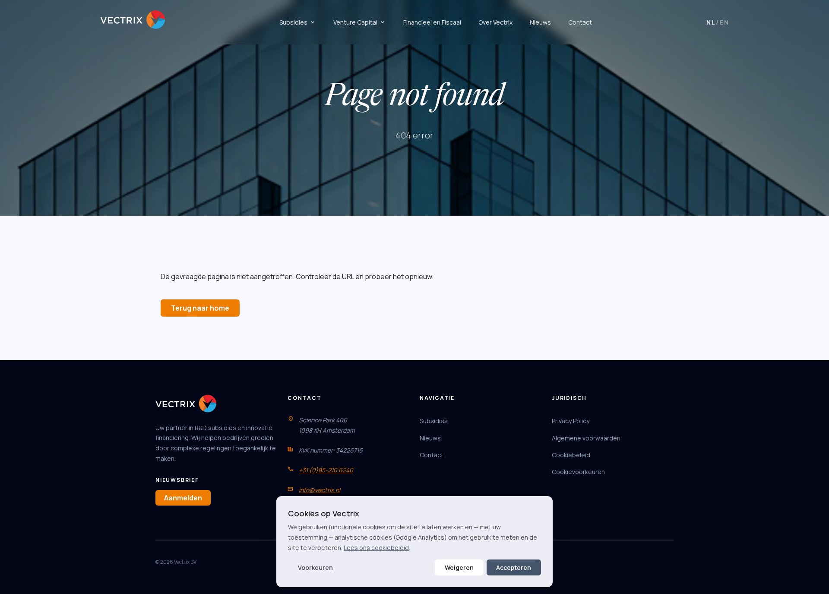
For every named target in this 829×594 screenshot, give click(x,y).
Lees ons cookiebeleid (376, 548)
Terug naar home (200, 308)
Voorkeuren (315, 567)
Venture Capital (359, 22)
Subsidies (297, 22)
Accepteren (513, 567)
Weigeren (459, 567)
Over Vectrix (495, 22)
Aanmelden (183, 498)
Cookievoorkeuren (578, 472)
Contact (580, 22)
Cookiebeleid (571, 455)
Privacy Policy (570, 421)
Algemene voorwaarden (586, 438)
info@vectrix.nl (319, 490)
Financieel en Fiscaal (432, 22)
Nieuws (540, 22)
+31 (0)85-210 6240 (326, 470)
